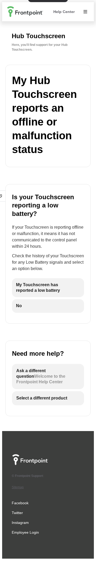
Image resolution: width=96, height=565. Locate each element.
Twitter (17, 513)
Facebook (20, 503)
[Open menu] (85, 11)
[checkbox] (48, 287)
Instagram (20, 522)
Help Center (64, 12)
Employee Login (25, 532)
